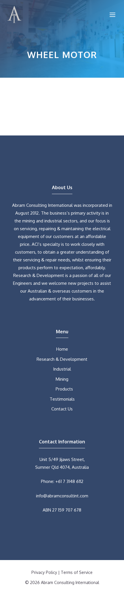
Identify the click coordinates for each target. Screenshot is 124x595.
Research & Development (62, 359)
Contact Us (62, 409)
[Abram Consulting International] (14, 14)
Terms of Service (77, 572)
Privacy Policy (44, 572)
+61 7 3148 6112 (69, 481)
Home (62, 349)
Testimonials (62, 399)
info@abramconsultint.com (62, 496)
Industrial (62, 369)
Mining (62, 379)
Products (64, 389)
